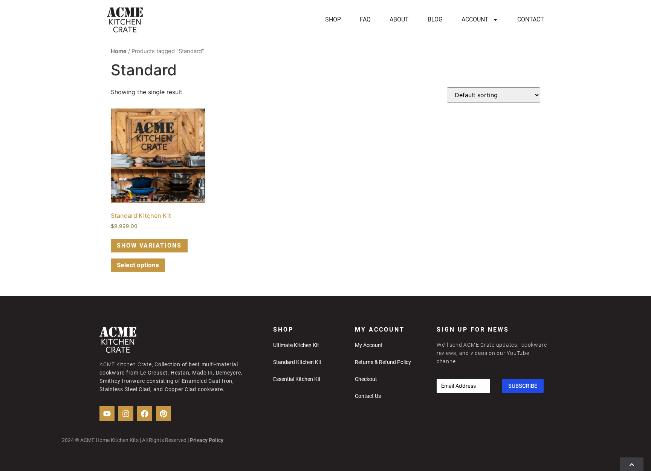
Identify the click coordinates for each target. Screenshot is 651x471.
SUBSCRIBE (522, 385)
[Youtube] (107, 413)
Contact (530, 19)
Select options (138, 265)
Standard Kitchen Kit (297, 362)
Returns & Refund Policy (383, 362)
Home (119, 51)
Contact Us (368, 396)
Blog (435, 19)
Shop (333, 19)
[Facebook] (144, 413)
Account (475, 19)
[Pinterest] (163, 413)
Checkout (366, 379)
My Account (369, 345)
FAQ (365, 19)
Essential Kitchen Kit (297, 379)
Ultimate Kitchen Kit (296, 345)
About (399, 19)
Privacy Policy (207, 440)
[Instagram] (125, 413)
